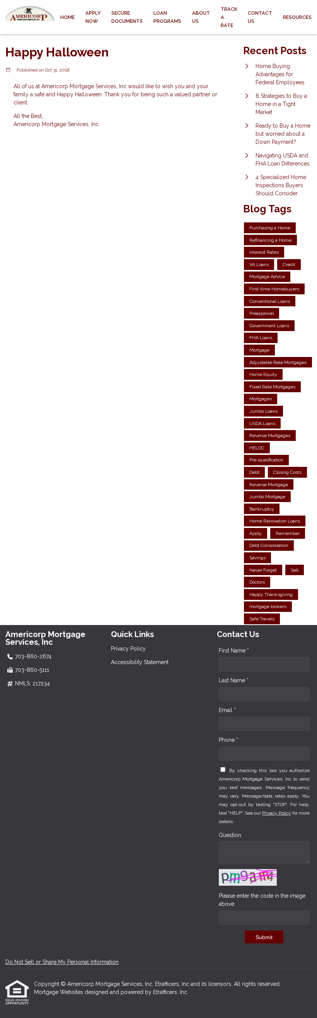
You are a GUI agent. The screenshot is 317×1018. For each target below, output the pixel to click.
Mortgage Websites (59, 992)
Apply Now (93, 17)
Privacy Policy (128, 649)
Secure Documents (127, 17)
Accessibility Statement (140, 662)
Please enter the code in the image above (262, 900)
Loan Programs (167, 17)
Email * (227, 710)
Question (230, 835)
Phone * (228, 740)
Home (67, 17)
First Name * (234, 650)
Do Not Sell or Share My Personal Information (62, 962)
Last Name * (234, 680)
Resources (297, 17)
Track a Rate (229, 17)
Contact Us (260, 17)
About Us (201, 17)
